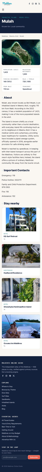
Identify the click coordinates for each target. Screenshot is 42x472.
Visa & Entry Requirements (12, 424)
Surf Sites (5, 396)
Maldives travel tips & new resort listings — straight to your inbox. (20, 452)
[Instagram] (33, 4)
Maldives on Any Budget (11, 433)
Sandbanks (6, 399)
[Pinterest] (36, 4)
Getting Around (7, 430)
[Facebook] (29, 4)
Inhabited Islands (8, 402)
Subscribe (34, 457)
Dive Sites (5, 393)
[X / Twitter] (39, 4)
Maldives (5, 36)
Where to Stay (7, 386)
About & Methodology (10, 436)
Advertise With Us (8, 439)
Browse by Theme (9, 390)
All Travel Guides (8, 420)
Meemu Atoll (13, 36)
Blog (3, 409)
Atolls (4, 406)
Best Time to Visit (8, 427)
